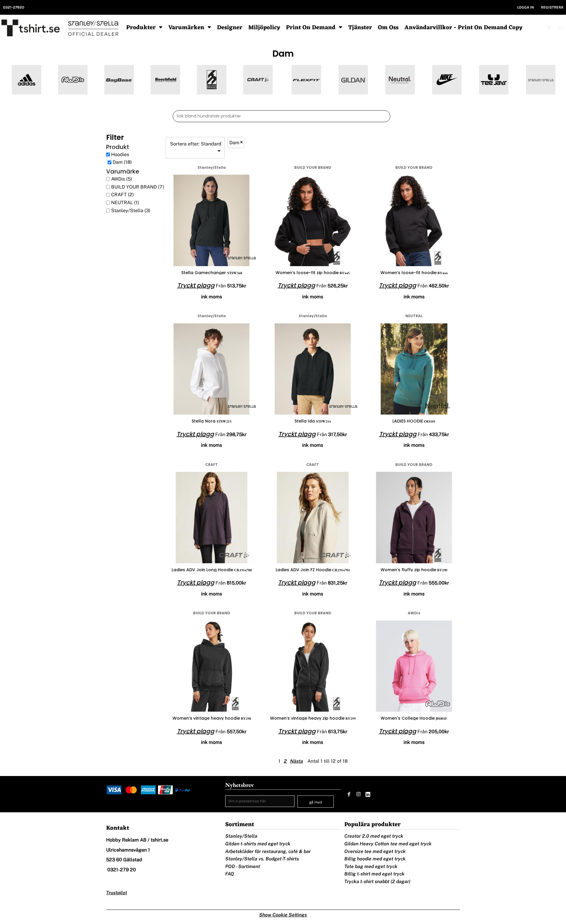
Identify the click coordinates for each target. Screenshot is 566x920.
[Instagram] (358, 794)
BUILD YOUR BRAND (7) (137, 187)
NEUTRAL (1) (125, 202)
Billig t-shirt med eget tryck (374, 874)
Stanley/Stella (241, 836)
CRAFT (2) (122, 194)
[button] (144, 28)
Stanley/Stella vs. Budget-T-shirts (262, 859)
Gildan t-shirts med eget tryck (257, 844)
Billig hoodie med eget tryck (375, 859)
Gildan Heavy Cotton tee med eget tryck (388, 844)
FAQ (229, 874)
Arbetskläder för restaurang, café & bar (268, 851)
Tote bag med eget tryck (370, 866)
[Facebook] (349, 794)
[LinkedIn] (368, 794)
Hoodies (120, 154)
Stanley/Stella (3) (130, 210)
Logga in (525, 7)
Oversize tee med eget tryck (375, 851)
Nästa (296, 761)
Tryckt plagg (196, 285)
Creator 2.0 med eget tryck (373, 836)
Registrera (552, 7)
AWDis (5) (121, 179)
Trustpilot (116, 893)
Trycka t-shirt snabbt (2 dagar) (377, 881)
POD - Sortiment (242, 866)
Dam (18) (122, 162)
